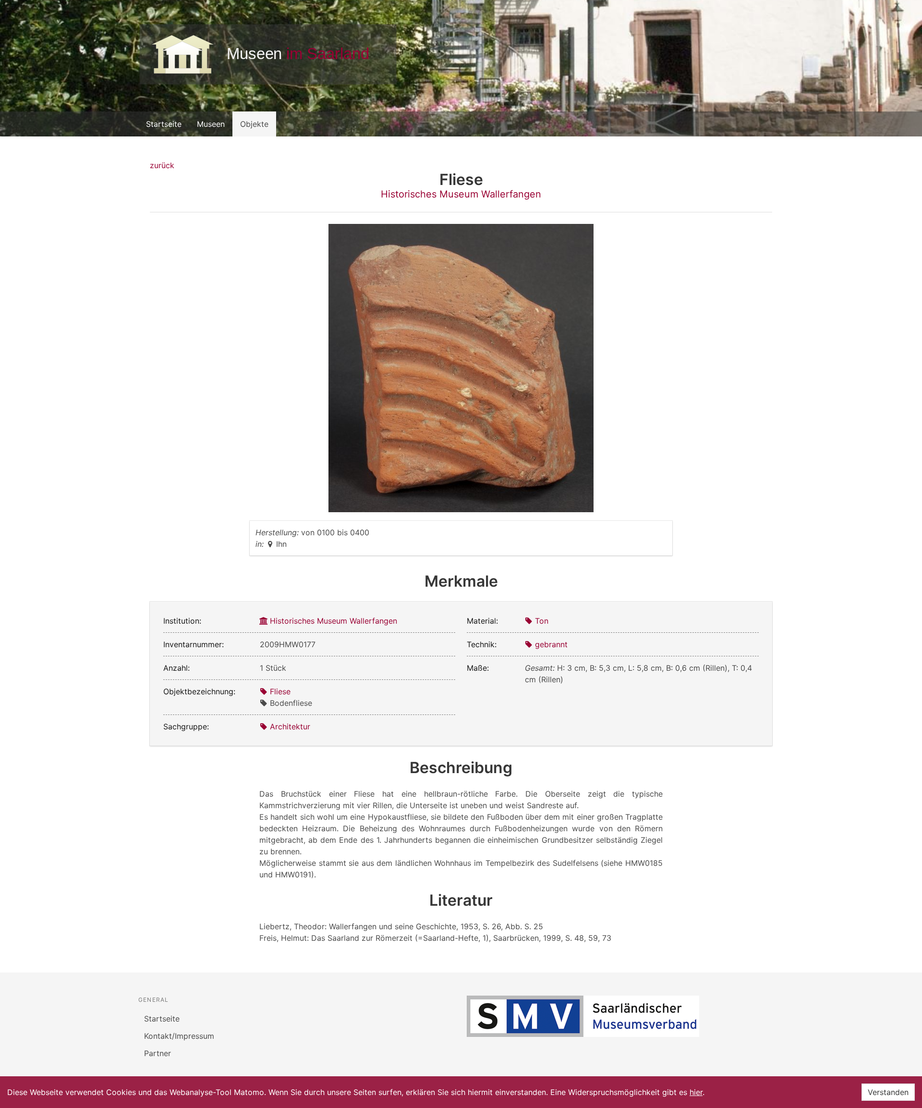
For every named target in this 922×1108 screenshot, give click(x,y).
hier (696, 1092)
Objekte (254, 124)
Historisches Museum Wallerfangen (461, 194)
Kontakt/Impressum (179, 1036)
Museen (211, 124)
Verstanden (888, 1092)
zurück (162, 165)
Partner (157, 1053)
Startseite (164, 124)
